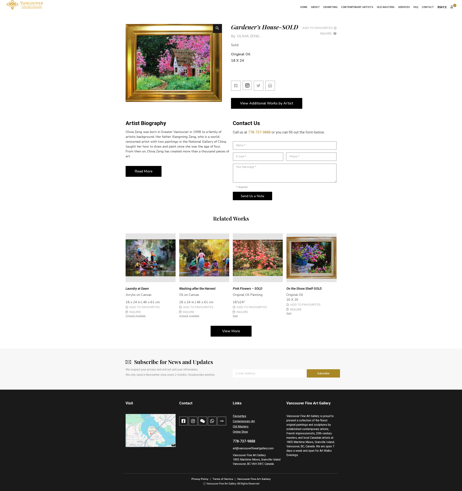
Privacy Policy (199, 479)
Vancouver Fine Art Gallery (249, 455)
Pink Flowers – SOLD (247, 288)
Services (404, 7)
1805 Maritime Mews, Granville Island (256, 459)
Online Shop (240, 431)
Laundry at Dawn (137, 288)
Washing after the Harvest (197, 288)
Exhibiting (330, 7)
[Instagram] (247, 85)
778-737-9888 (259, 132)
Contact (428, 7)
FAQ (415, 7)
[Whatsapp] (212, 421)
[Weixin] (202, 421)
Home (303, 7)
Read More (143, 171)
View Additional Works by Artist (266, 103)
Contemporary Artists (357, 7)
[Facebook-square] (183, 421)
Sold (235, 316)
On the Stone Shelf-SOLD (304, 288)
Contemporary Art (244, 421)
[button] (217, 28)
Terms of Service (222, 479)
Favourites (239, 416)
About (315, 7)
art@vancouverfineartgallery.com (253, 448)
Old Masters (386, 7)
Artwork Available (136, 316)
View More (231, 331)
